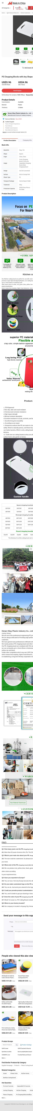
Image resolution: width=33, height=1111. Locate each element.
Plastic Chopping (7, 1094)
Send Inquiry (17, 90)
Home (3, 13)
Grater (5, 1073)
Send (16, 946)
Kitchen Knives (25, 1073)
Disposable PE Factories (23, 1086)
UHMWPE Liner (6, 1055)
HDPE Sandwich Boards (24, 1048)
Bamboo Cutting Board (9, 1077)
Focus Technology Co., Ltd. (22, 1104)
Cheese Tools (14, 1073)
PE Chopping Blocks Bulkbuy (24, 1094)
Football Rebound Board (24, 1055)
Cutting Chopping (8, 1090)
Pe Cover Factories (8, 1086)
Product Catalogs (27, 1045)
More (3, 1098)
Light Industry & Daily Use (13, 13)
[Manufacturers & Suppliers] (16, 3)
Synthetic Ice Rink (6, 1051)
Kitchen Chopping (21, 1090)
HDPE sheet (5, 1048)
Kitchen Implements (25, 13)
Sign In (4, 132)
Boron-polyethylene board (25, 1051)
